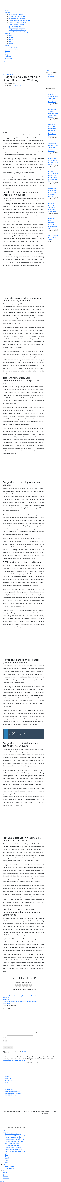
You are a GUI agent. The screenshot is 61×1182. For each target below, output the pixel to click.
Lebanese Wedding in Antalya (18, 22)
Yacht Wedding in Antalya (16, 24)
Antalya (11, 37)
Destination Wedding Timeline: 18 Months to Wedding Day (52, 207)
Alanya (11, 39)
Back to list (6, 1000)
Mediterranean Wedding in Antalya (19, 16)
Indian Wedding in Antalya (17, 18)
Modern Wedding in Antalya (17, 30)
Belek (10, 35)
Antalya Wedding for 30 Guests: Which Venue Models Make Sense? (53, 98)
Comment (6, 1009)
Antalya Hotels (13, 47)
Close (47, 70)
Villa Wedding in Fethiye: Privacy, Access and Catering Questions (53, 147)
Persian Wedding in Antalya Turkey (19, 20)
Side (10, 41)
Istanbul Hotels (13, 49)
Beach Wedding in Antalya (16, 14)
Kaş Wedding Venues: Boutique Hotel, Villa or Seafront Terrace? (53, 113)
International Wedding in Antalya (19, 32)
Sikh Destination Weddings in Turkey (53, 237)
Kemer (11, 43)
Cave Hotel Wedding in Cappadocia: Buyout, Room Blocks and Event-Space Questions (52, 130)
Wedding (10, 74)
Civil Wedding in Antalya (16, 26)
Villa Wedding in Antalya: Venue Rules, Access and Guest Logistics (53, 192)
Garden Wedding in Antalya (17, 28)
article (5, 74)
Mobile (5, 1041)
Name (4, 1037)
